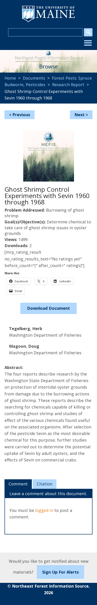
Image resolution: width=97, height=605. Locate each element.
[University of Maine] (48, 21)
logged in (44, 510)
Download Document (48, 308)
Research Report (68, 84)
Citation (44, 484)
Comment (18, 484)
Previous (21, 114)
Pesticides (35, 84)
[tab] (18, 484)
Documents (34, 78)
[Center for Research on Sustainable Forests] (48, 54)
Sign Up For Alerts (60, 572)
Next (79, 114)
